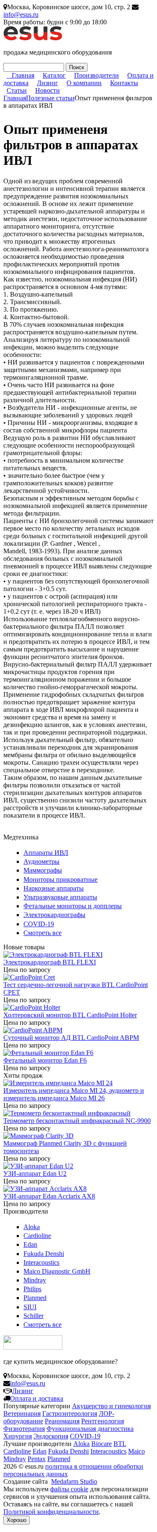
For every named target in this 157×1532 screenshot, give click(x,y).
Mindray (34, 1280)
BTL (119, 1443)
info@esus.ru (21, 14)
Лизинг (47, 82)
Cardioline (37, 1235)
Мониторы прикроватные (60, 879)
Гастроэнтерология (69, 1413)
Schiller (33, 1315)
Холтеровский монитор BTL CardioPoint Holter (70, 1015)
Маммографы (42, 870)
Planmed (34, 1297)
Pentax (37, 1458)
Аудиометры (41, 861)
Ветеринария (22, 1413)
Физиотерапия (24, 1428)
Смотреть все (42, 932)
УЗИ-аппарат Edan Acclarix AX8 (49, 1196)
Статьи (17, 90)
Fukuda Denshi (43, 1253)
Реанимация (62, 1421)
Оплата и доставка (36, 1398)
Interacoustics (41, 1262)
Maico (136, 1451)
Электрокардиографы (54, 914)
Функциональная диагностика (90, 1428)
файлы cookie (69, 1489)
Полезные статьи (50, 98)
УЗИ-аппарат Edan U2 (35, 1173)
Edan (30, 1244)
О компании (84, 82)
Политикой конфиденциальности (51, 1511)
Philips (32, 1288)
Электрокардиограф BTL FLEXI (49, 962)
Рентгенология (102, 1421)
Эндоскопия (50, 1436)
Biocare (101, 1443)
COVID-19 (38, 924)
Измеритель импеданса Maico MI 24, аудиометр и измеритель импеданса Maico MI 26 (73, 1094)
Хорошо (16, 1520)
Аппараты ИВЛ (45, 852)
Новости (47, 90)
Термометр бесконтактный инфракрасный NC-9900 (77, 1120)
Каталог (54, 75)
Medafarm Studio (74, 1481)
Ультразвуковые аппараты (60, 897)
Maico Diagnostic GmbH (56, 1271)
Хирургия (17, 1436)
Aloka (31, 1226)
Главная (23, 75)
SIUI (29, 1307)
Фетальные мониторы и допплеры (72, 905)
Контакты (124, 82)
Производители (96, 75)
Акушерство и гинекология (111, 1406)
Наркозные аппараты (53, 888)
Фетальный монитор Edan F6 (45, 1060)
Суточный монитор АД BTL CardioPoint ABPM (71, 1037)
